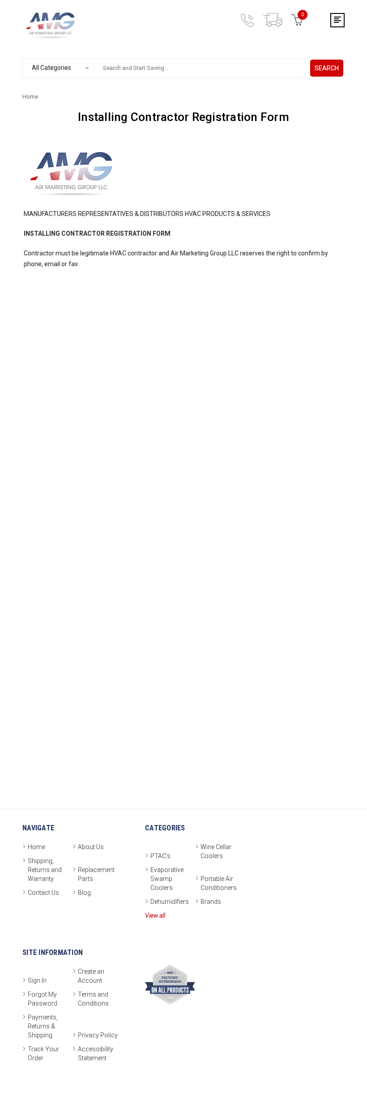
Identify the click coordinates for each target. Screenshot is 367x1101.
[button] (338, 1074)
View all (155, 915)
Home (36, 847)
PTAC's (160, 855)
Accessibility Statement (95, 1053)
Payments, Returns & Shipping (43, 1026)
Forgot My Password (42, 999)
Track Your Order (43, 1053)
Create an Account (91, 976)
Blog (84, 892)
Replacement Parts (96, 874)
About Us (91, 847)
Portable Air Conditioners (219, 883)
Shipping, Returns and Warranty (45, 869)
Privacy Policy (98, 1035)
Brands (211, 901)
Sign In (37, 980)
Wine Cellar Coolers (216, 851)
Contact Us (43, 892)
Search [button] (327, 68)
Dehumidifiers (169, 901)
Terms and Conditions (93, 999)
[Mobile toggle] (337, 20)
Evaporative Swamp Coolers (167, 878)
